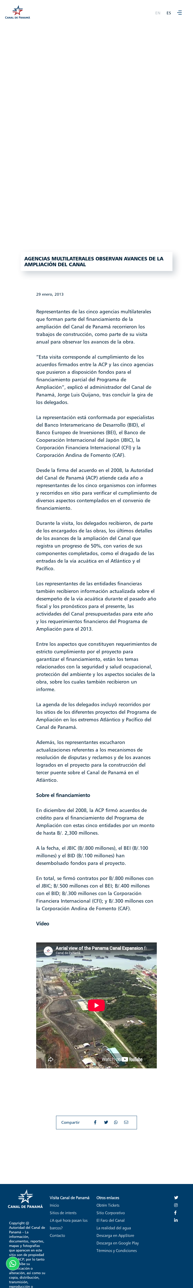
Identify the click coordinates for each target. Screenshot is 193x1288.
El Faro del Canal (110, 1220)
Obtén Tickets (107, 1205)
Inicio (54, 1205)
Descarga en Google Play (117, 1243)
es (169, 13)
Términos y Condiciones (116, 1250)
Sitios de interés (63, 1212)
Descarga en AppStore (115, 1235)
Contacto (57, 1235)
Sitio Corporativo (110, 1212)
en (157, 13)
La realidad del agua (113, 1228)
